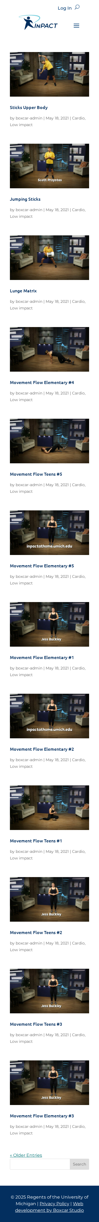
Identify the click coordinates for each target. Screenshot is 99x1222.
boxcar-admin (29, 118)
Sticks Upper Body (29, 107)
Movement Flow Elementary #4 (42, 382)
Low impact (21, 124)
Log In (65, 8)
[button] (77, 7)
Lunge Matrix (23, 290)
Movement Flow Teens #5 (36, 474)
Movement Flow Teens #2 (36, 932)
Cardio (78, 118)
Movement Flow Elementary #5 (42, 565)
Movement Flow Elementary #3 (42, 1115)
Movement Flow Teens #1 (36, 840)
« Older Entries (26, 1155)
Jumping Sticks (25, 199)
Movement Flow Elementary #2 (42, 749)
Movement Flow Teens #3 (36, 1024)
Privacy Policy (54, 1203)
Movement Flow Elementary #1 (42, 657)
